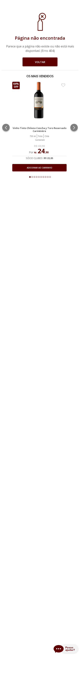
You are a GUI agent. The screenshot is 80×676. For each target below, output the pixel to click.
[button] (39, 158)
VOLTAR (40, 62)
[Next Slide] (74, 127)
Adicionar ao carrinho (39, 167)
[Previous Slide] (6, 127)
